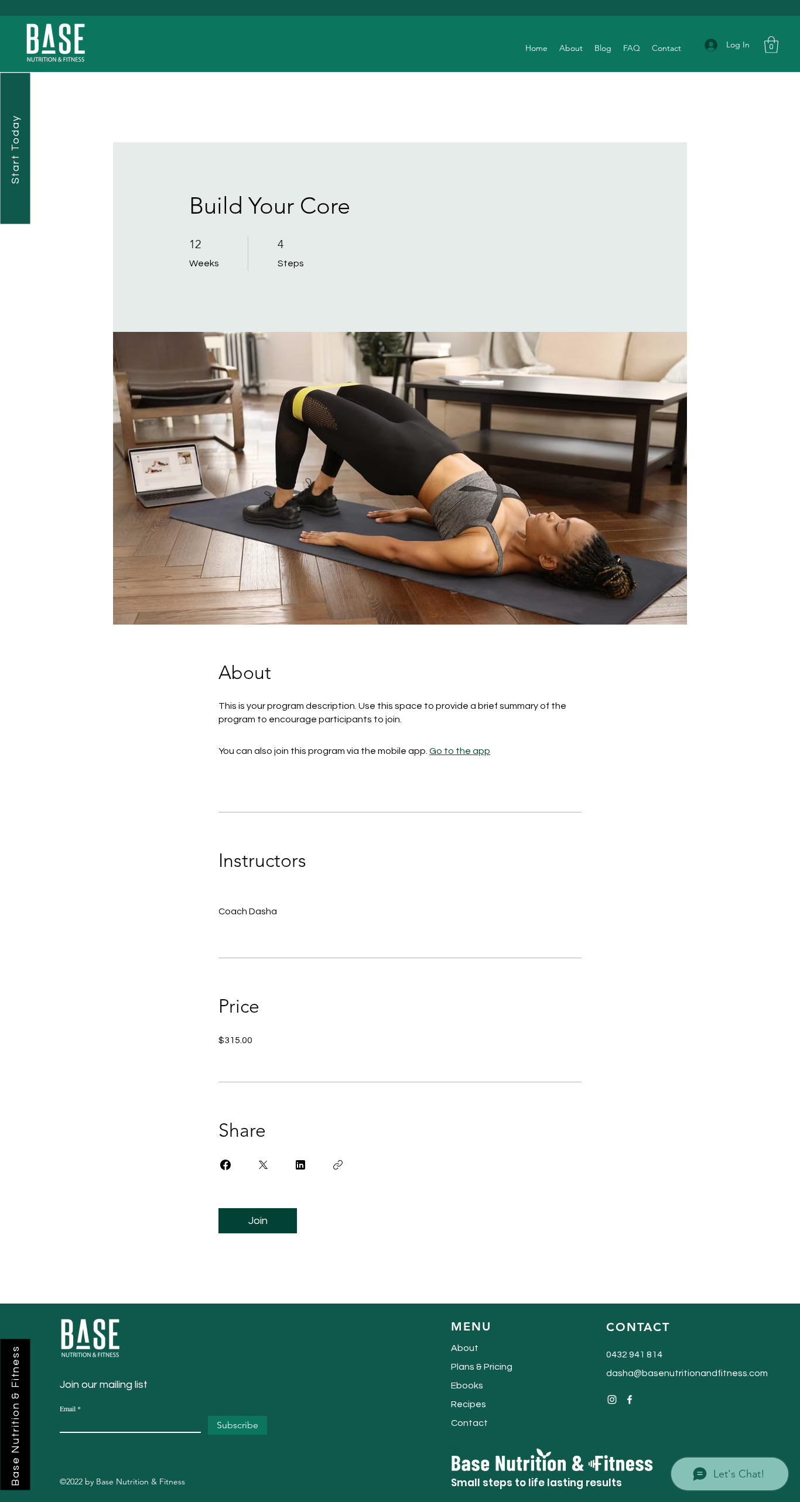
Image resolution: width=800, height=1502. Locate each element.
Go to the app (459, 751)
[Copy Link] (338, 1165)
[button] (771, 44)
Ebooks (467, 1385)
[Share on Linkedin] (300, 1165)
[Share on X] (263, 1165)
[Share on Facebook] (225, 1165)
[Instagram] (612, 1399)
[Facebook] (629, 1399)
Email (68, 1408)
